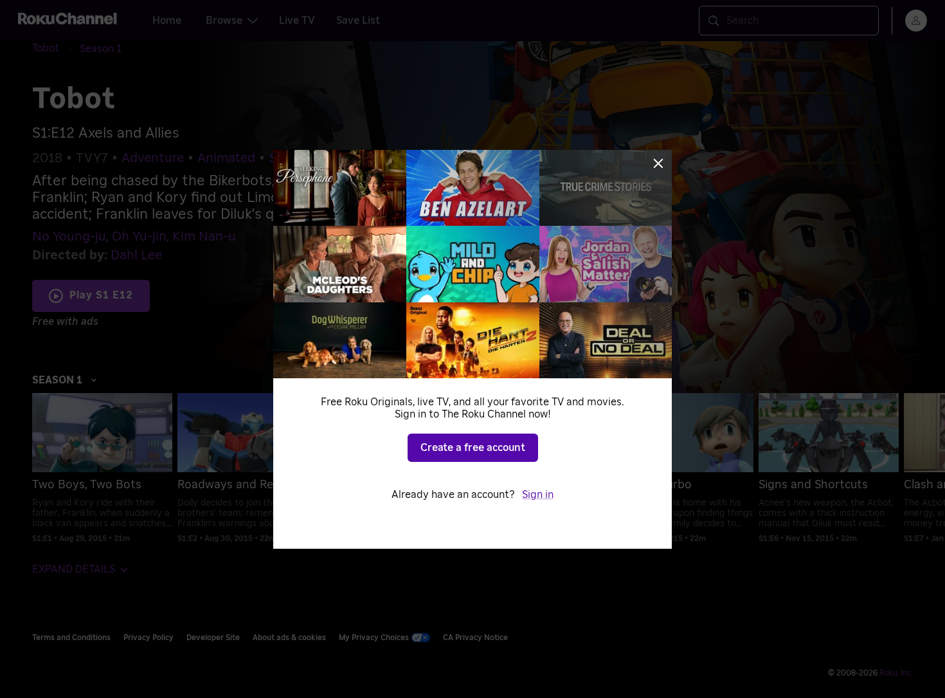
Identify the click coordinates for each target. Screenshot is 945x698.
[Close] (658, 163)
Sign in (538, 495)
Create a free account (472, 448)
